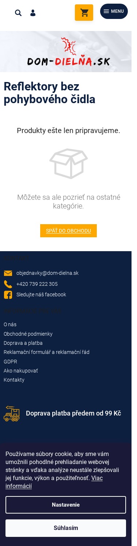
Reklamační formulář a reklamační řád (47, 352)
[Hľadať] (18, 12)
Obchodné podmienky (28, 334)
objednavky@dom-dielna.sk (47, 273)
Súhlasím (66, 527)
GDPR (10, 361)
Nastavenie (66, 505)
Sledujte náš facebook (41, 294)
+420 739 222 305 (37, 284)
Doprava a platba (23, 343)
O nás (10, 324)
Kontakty (14, 380)
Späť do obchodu (68, 231)
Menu (117, 11)
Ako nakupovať (21, 371)
